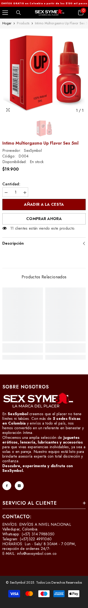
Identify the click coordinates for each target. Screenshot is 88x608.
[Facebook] (6, 485)
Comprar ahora (44, 218)
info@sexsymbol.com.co (37, 553)
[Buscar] (18, 12)
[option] (44, 73)
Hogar (6, 23)
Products (23, 23)
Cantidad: (11, 184)
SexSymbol (33, 150)
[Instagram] (19, 485)
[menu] (5, 12)
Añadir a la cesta (44, 204)
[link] (22, 348)
